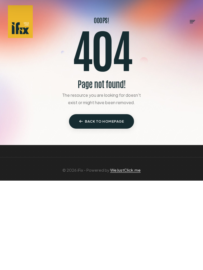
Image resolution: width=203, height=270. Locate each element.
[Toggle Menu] (192, 21)
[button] (101, 121)
